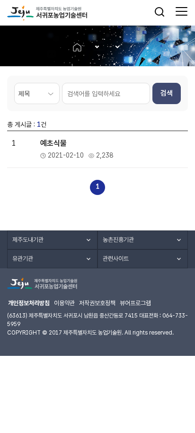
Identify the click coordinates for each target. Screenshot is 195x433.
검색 (166, 93)
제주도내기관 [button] (28, 239)
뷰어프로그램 (135, 303)
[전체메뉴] (181, 12)
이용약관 (64, 303)
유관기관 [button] (22, 258)
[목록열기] (94, 47)
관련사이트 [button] (116, 258)
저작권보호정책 (97, 303)
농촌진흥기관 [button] (118, 239)
